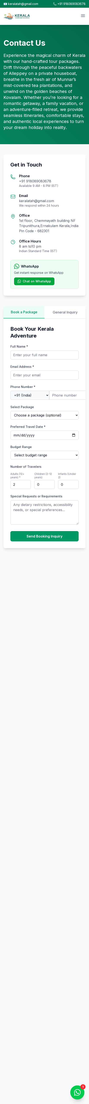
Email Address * (22, 366)
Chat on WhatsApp (37, 281)
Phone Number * (22, 387)
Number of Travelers (25, 466)
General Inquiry (65, 312)
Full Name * (19, 346)
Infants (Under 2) (67, 475)
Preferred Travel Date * (28, 427)
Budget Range (21, 447)
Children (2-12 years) (43, 475)
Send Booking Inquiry (44, 536)
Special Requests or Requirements (36, 496)
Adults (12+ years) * (17, 475)
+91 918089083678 (71, 4)
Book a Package (24, 312)
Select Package (22, 407)
